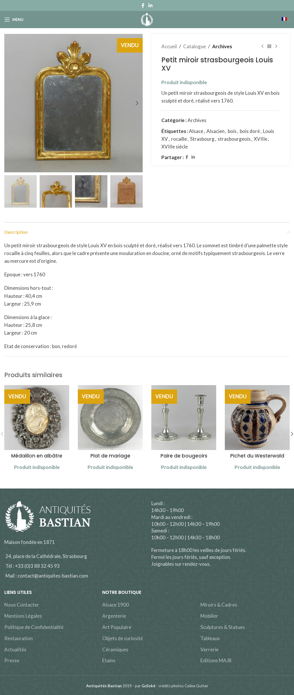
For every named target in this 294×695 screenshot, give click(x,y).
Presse (11, 660)
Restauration (18, 638)
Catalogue (194, 46)
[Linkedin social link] (150, 5)
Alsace (196, 131)
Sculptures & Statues (222, 627)
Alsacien (215, 131)
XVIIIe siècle (174, 147)
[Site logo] (147, 19)
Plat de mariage (110, 455)
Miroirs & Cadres (218, 605)
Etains (108, 660)
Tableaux (210, 638)
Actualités (15, 649)
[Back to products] (269, 46)
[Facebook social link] (143, 5)
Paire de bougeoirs (183, 455)
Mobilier (209, 616)
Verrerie (209, 649)
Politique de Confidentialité (33, 627)
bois (232, 131)
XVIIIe (260, 139)
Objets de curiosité (122, 638)
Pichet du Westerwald (257, 455)
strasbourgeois (234, 139)
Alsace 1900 (115, 605)
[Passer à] (286, 19)
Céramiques (115, 649)
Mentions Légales (23, 616)
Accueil (169, 46)
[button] (10, 103)
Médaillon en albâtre (36, 455)
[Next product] (276, 46)
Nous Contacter (21, 605)
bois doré (250, 131)
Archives (222, 46)
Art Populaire (116, 627)
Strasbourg (202, 139)
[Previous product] (262, 46)
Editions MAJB (216, 660)
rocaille (179, 139)
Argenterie (114, 616)
